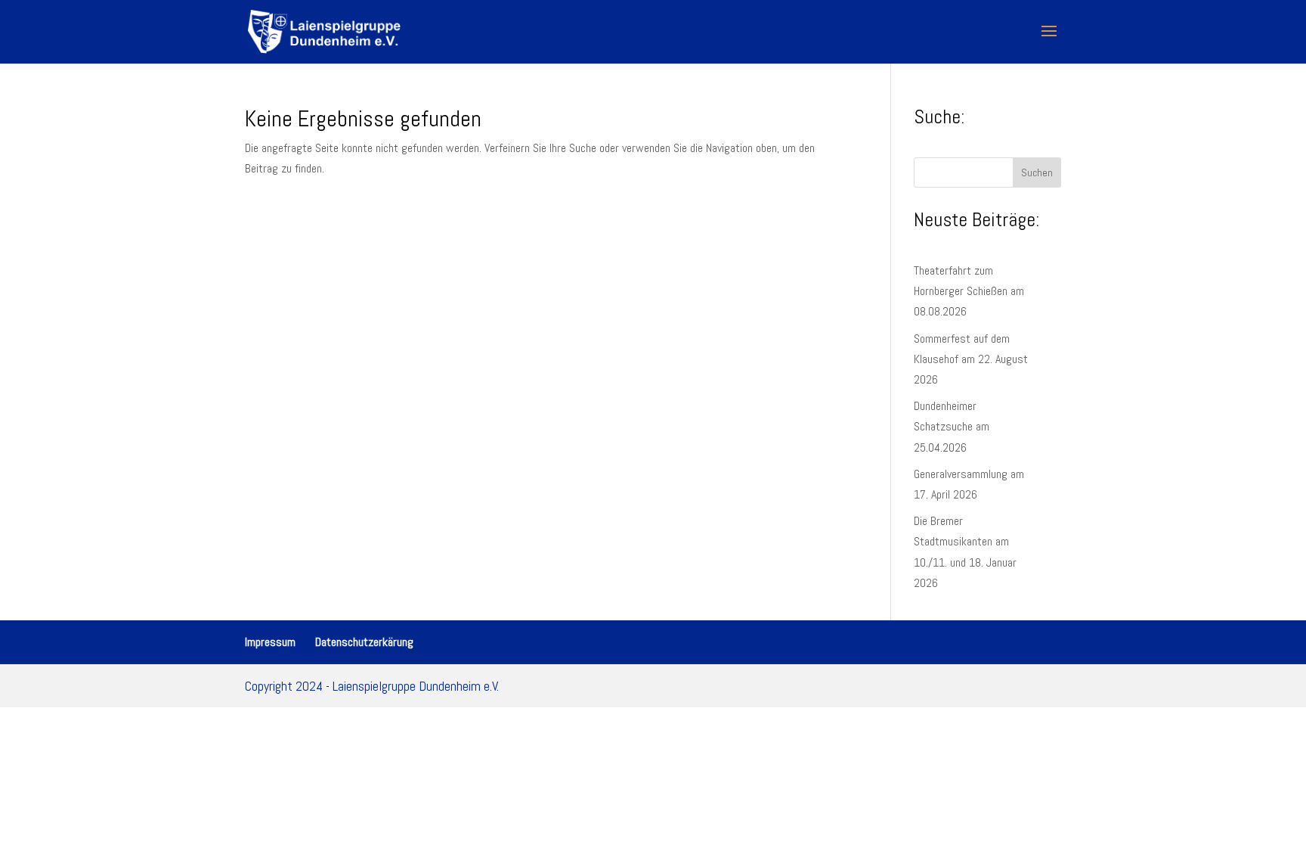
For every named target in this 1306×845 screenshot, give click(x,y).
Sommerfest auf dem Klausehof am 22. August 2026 (971, 359)
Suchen (1037, 172)
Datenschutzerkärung (364, 642)
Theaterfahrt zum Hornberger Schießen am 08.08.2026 (969, 291)
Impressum (270, 642)
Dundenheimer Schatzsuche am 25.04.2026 (951, 426)
